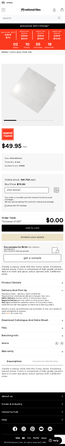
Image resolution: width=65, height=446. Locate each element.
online (9, 3)
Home (5, 52)
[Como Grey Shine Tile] (32, 94)
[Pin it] (61, 344)
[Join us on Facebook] (15, 429)
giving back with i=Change (34, 26)
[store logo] (30, 9)
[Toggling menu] (3, 10)
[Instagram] (23, 429)
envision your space (32, 237)
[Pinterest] (32, 429)
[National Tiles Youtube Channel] (41, 429)
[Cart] (62, 9)
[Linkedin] (50, 429)
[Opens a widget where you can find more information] (53, 440)
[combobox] (28, 18)
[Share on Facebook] (57, 344)
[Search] (59, 18)
